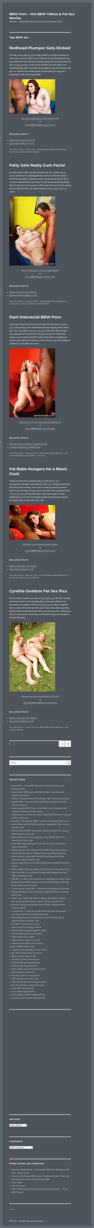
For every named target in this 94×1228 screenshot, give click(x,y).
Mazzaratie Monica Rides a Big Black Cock (28, 444)
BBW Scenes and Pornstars (28, 1164)
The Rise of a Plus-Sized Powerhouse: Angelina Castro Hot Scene (41, 879)
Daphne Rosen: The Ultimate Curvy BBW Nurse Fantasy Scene (40, 850)
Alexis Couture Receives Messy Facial (28, 998)
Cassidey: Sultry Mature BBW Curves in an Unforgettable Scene (40, 821)
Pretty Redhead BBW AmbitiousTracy (28, 995)
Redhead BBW (43, 149)
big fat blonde (46, 604)
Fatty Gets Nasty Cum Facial (22, 140)
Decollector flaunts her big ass (25, 959)
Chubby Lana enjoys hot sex (24, 966)
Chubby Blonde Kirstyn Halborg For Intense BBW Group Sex (39, 853)
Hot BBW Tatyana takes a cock (25, 924)
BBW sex (23, 152)
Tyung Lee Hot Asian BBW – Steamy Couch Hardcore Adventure (40, 888)
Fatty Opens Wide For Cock (21, 143)
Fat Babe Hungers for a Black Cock (24, 447)
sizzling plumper (21, 65)
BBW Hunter (25, 304)
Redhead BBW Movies (57, 149)
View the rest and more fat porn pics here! (40, 696)
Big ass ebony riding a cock (24, 956)
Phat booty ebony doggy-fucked (26, 927)
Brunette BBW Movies (59, 575)
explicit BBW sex (59, 188)
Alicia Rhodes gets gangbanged (26, 962)
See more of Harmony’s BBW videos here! (40, 118)
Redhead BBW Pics (59, 301)
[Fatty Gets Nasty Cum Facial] (40, 231)
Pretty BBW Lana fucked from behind (28, 969)
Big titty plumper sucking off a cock (28, 985)
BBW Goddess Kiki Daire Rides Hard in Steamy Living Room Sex (40, 869)
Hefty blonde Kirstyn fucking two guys (29, 982)
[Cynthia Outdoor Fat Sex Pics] (40, 656)
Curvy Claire (17, 1182)
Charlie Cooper (18, 1186)
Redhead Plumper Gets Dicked (39, 48)
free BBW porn (48, 598)
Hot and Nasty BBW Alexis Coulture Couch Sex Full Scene (37, 901)
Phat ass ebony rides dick (23, 972)
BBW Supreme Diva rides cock (25, 978)
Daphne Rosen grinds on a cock (26, 940)
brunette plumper (37, 331)
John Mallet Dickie (16, 149)
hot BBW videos (48, 481)
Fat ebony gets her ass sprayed (25, 975)
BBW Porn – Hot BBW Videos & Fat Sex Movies (26, 1221)
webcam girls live (11, 1209)
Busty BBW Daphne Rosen (23, 991)
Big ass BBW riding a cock (23, 946)
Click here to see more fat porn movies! (40, 544)
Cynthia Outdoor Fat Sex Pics (38, 591)
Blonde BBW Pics (56, 453)
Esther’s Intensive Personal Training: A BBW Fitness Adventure (40, 798)
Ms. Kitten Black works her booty (27, 953)
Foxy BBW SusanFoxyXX (23, 988)
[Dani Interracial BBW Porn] (40, 382)
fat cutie (31, 55)
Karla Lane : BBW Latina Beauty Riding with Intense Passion (39, 898)
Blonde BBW (44, 453)
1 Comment (41, 455)
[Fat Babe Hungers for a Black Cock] (40, 522)
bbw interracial (26, 578)
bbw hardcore (14, 152)
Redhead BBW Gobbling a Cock (23, 295)
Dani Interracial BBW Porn (35, 317)
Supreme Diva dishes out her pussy (27, 943)
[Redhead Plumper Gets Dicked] (40, 96)
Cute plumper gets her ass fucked (27, 933)
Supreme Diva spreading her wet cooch (29, 950)
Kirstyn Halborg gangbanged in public (29, 930)
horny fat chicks (18, 494)
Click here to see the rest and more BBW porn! (40, 422)
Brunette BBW (44, 575)
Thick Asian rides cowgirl (23, 937)
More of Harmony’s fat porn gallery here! (40, 270)
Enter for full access (40, 125)
